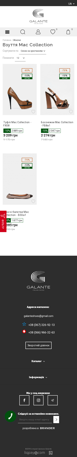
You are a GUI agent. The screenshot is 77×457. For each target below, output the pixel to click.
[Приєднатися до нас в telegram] (53, 400)
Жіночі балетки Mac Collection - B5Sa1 (16, 213)
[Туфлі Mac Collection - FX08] (20, 89)
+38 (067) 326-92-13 (41, 325)
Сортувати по (10, 50)
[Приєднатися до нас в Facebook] (24, 400)
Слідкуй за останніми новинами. (38, 414)
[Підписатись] (56, 419)
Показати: (8, 57)
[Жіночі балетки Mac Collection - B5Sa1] (20, 179)
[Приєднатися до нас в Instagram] (38, 400)
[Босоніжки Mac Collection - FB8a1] (57, 89)
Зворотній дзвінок (38, 345)
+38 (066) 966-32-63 (41, 332)
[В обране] (34, 111)
